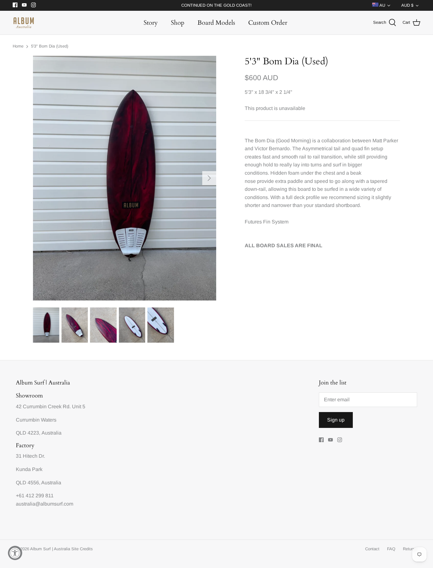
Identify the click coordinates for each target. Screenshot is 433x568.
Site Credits (82, 548)
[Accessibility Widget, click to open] (15, 553)
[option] (125, 178)
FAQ (391, 548)
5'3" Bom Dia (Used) (49, 46)
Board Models (216, 22)
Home (18, 46)
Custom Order (267, 22)
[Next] (209, 178)
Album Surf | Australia (50, 548)
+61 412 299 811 (35, 495)
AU (381, 5)
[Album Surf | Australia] (24, 22)
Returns (410, 548)
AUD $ (407, 5)
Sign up (336, 420)
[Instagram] (33, 5)
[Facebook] (15, 5)
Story (151, 22)
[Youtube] (24, 5)
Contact (372, 548)
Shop (177, 22)
